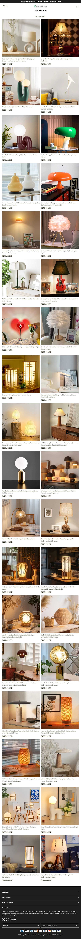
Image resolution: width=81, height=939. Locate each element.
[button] (3, 6)
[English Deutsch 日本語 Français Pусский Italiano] (21, 925)
